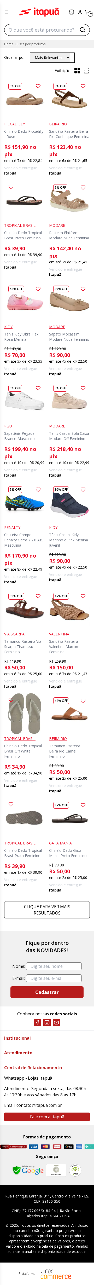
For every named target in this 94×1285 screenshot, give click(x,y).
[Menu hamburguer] (6, 12)
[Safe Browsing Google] (28, 1170)
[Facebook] (37, 1022)
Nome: (18, 966)
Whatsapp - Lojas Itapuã (28, 1078)
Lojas (72, 12)
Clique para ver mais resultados (47, 910)
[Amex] (79, 1146)
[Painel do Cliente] (80, 12)
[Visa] (33, 1146)
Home (8, 44)
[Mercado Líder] (56, 1170)
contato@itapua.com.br (39, 1105)
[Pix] (89, 1146)
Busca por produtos (30, 44)
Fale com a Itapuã (47, 1117)
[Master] (45, 1146)
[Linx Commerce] (55, 1274)
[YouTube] (56, 1022)
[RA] (75, 1170)
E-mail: (18, 978)
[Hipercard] (57, 1146)
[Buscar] (82, 30)
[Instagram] (47, 1022)
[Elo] (69, 1146)
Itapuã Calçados (39, 12)
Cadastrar (47, 992)
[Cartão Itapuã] (13, 1146)
